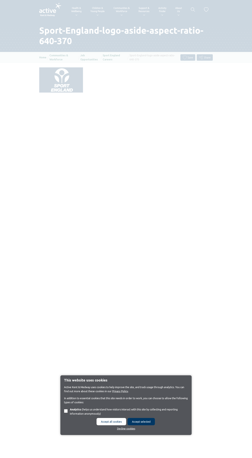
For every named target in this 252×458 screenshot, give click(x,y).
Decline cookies (126, 428)
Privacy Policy (120, 391)
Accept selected (141, 421)
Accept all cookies (111, 421)
